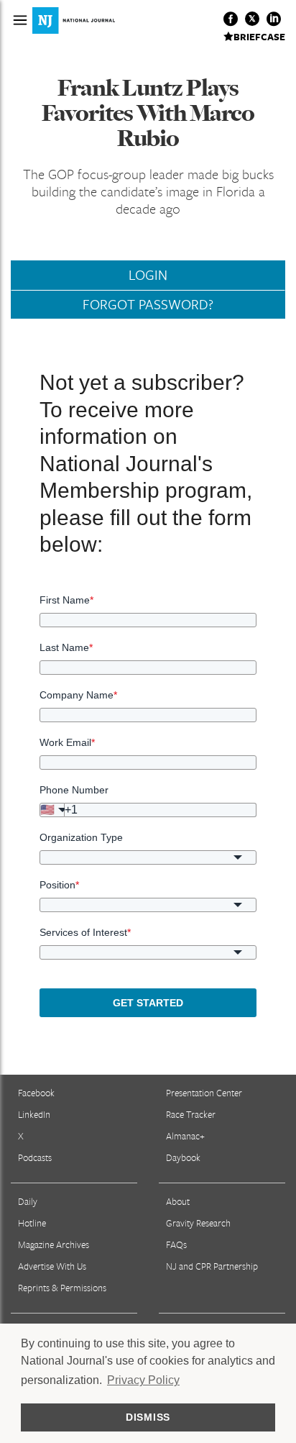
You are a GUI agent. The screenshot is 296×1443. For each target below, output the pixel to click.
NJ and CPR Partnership (212, 1266)
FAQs (176, 1244)
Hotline (32, 1222)
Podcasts (35, 1157)
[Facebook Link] (230, 19)
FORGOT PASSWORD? (148, 304)
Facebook (36, 1092)
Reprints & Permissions (62, 1287)
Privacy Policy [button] (143, 1380)
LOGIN (148, 274)
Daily (27, 1201)
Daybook (183, 1157)
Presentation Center (204, 1092)
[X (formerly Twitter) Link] (252, 19)
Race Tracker (191, 1114)
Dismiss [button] (148, 1417)
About (178, 1201)
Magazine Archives (53, 1244)
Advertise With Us (52, 1266)
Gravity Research (198, 1222)
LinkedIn (34, 1114)
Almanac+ (185, 1135)
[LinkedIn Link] (274, 19)
